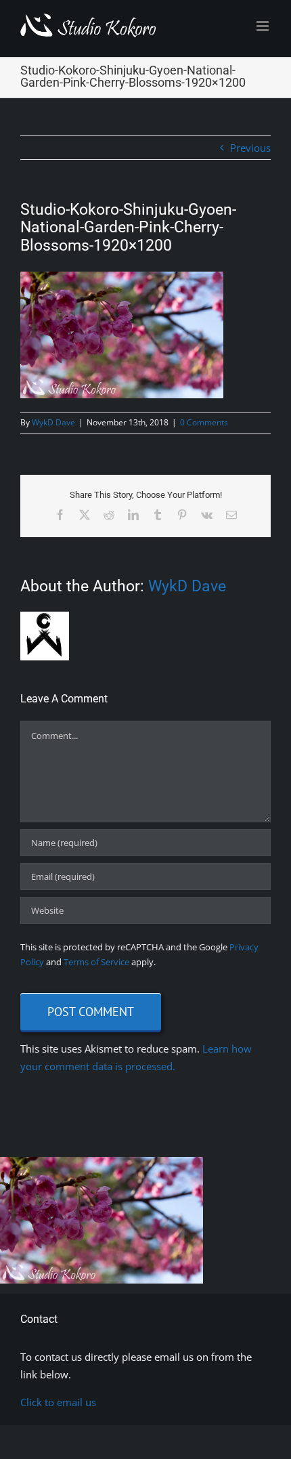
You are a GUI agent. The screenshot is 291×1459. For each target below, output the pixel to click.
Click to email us (58, 1402)
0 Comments (204, 422)
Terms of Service (96, 962)
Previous (250, 147)
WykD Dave (53, 422)
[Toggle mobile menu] (263, 26)
